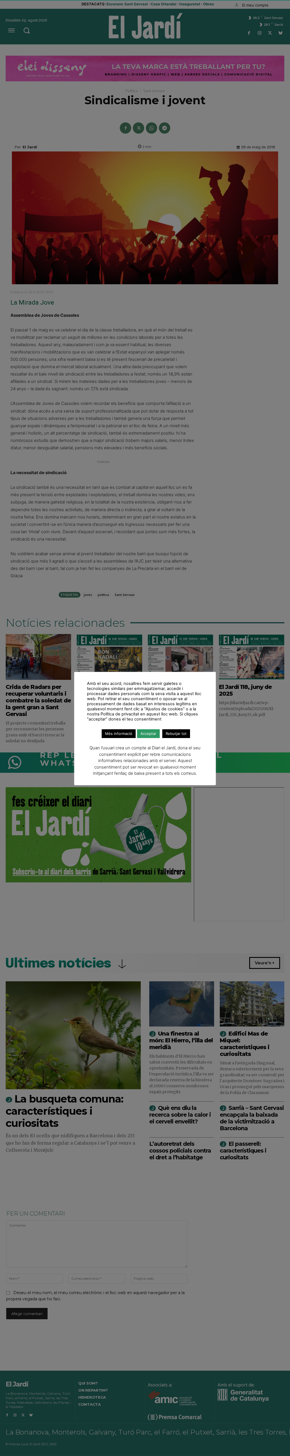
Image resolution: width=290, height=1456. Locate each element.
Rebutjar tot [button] (176, 733)
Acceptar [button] (148, 733)
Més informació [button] (118, 733)
